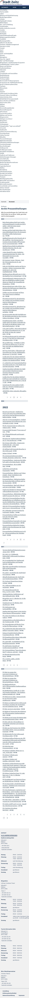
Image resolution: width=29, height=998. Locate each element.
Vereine (2, 55)
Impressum (21, 995)
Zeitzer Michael (4, 187)
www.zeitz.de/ (5, 847)
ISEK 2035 (3, 70)
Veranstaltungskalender (7, 108)
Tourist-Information (6, 113)
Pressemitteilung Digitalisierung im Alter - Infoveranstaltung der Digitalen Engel (14, 533)
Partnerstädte (4, 12)
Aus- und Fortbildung (6, 24)
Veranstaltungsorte (6, 109)
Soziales (2, 30)
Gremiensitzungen (5, 144)
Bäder (2, 51)
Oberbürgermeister (6, 171)
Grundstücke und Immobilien (8, 73)
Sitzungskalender (5, 160)
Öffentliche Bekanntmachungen (9, 142)
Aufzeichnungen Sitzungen (8, 157)
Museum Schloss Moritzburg (8, 95)
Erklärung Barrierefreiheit (9, 993)
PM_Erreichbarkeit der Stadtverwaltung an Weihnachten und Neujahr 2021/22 (13, 562)
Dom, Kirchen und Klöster (7, 100)
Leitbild (2, 71)
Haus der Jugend (5, 59)
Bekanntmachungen (6, 140)
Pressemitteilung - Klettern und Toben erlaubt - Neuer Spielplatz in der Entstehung (14, 474)
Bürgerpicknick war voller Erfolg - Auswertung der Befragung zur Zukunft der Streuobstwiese (14, 288)
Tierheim (2, 86)
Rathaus (2, 104)
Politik (2, 153)
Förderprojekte (4, 79)
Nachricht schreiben (6, 849)
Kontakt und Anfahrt (6, 173)
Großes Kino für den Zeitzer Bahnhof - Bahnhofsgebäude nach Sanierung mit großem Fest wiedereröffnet (14, 358)
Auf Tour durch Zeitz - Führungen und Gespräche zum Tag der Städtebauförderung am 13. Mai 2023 (14, 352)
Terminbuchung (4, 133)
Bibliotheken (4, 22)
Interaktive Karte (5, 191)
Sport (1, 50)
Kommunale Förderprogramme (9, 80)
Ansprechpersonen (5, 175)
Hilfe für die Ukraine (6, 42)
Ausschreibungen (5, 146)
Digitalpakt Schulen (6, 21)
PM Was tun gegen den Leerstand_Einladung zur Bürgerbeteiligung (10, 674)
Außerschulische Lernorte (7, 28)
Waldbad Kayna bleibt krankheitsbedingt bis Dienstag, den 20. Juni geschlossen (13, 247)
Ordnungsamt (4, 124)
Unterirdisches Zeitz (6, 97)
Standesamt (3, 122)
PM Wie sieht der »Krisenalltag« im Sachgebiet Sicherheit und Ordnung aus (13, 723)
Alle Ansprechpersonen (9, 835)
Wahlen (2, 168)
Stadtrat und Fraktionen (7, 155)
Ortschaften (3, 10)
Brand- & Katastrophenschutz (8, 84)
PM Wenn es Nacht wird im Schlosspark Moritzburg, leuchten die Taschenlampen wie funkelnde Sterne (14, 704)
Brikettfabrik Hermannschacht (9, 99)
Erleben (2, 106)
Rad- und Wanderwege (7, 60)
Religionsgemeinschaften (7, 37)
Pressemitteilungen (6, 139)
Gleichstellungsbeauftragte (8, 35)
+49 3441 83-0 (5, 845)
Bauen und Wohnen (6, 66)
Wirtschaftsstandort (6, 184)
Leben (2, 13)
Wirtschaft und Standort (7, 180)
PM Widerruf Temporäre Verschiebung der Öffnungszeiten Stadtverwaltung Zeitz (14, 713)
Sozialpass (3, 32)
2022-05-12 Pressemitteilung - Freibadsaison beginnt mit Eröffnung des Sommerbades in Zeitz (14, 421)
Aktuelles (3, 137)
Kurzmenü (11, 201)
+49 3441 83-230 (5, 983)
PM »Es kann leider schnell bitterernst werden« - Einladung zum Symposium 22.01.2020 (14, 785)
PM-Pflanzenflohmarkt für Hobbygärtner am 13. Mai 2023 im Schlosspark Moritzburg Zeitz (14, 338)
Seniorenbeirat (4, 164)
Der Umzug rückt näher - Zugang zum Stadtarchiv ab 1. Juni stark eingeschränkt (14, 444)
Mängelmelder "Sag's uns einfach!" (10, 126)
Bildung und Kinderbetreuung (9, 15)
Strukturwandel (4, 182)
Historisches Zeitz (5, 102)
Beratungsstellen (5, 41)
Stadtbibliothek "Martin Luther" (9, 64)
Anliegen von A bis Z (6, 119)
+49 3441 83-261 (5, 894)
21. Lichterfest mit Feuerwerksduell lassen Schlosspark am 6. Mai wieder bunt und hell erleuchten (14, 364)
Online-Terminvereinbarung (8, 131)
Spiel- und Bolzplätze (6, 53)
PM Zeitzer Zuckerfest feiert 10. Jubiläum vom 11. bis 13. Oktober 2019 (14, 775)
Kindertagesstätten (6, 17)
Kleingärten (3, 57)
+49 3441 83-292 (5, 938)
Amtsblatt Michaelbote (7, 151)
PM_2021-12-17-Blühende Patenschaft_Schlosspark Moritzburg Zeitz (14, 556)
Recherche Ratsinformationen (9, 162)
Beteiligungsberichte (6, 178)
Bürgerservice (4, 117)
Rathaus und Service (6, 115)
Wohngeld (3, 33)
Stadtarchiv (3, 129)
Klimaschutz (3, 88)
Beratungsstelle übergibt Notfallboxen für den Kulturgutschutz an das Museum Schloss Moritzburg (14, 316)
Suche (14, 7)
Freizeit (2, 48)
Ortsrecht (3, 128)
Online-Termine (4, 135)
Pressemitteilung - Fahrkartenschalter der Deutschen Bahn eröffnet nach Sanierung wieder (14, 481)
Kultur (2, 90)
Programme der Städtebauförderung (11, 82)
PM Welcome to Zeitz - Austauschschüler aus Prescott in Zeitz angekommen (14, 698)
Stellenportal (4, 148)
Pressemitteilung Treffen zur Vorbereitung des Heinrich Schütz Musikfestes (14, 516)
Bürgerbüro (3, 120)
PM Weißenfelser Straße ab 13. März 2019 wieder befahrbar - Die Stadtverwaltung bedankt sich (14, 692)
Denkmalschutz (4, 77)
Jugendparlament (5, 166)
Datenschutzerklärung (9, 995)
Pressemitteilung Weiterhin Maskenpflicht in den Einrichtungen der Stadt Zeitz (14, 527)
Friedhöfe (3, 39)
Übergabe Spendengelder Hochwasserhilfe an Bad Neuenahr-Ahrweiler (14, 568)
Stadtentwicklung (5, 68)
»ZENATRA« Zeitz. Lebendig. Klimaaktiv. (14, 391)
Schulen (2, 19)
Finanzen (2, 177)
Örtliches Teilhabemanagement (9, 44)
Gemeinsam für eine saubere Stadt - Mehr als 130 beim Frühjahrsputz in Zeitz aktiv (13, 386)
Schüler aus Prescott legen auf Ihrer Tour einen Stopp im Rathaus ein (13, 294)
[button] (24, 7)
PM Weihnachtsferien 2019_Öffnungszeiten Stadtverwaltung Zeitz (14, 686)
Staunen (2, 91)
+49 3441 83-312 (5, 892)
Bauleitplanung (4, 75)
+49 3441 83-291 (5, 936)
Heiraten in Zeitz (5, 46)
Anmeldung (6, 991)
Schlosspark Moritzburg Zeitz (9, 93)
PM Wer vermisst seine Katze (11, 709)
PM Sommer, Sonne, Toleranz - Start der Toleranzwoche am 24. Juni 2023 (13, 262)
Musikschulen (4, 26)
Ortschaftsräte (4, 158)
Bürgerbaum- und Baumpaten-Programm (12, 62)
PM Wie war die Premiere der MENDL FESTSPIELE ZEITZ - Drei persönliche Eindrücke (14, 729)
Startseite (3, 201)
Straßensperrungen (6, 149)
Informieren (3, 111)
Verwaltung (3, 169)
